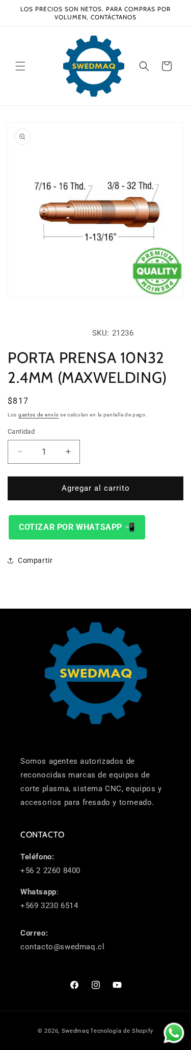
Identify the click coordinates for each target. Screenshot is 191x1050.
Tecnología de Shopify (121, 1031)
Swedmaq (75, 1031)
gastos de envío (38, 414)
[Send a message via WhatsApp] (174, 1033)
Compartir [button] (35, 560)
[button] (20, 66)
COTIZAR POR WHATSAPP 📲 (77, 527)
